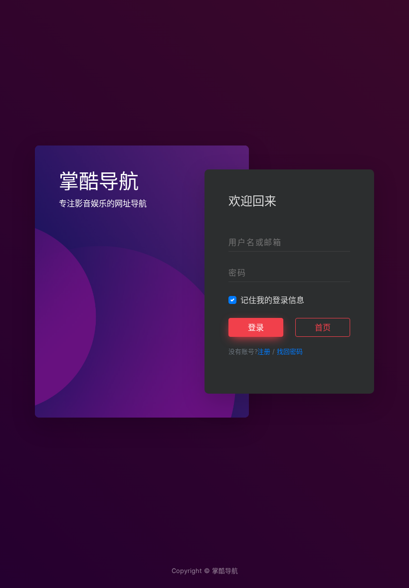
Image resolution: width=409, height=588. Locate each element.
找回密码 (290, 351)
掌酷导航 (225, 571)
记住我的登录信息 (272, 300)
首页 (323, 327)
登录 (256, 327)
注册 (263, 351)
